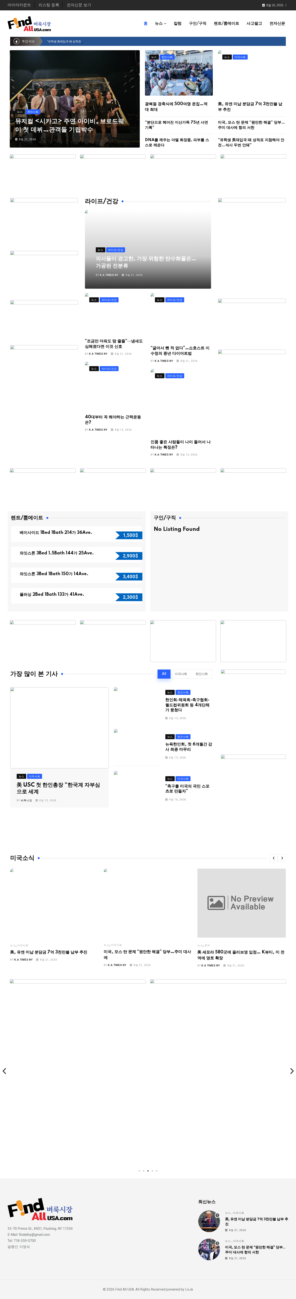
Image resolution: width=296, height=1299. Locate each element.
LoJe (188, 1289)
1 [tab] (139, 1171)
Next (291, 1071)
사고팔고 (254, 23)
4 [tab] (152, 1171)
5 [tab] (157, 1171)
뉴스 (159, 23)
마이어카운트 (19, 5)
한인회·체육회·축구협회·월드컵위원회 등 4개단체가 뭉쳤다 (187, 705)
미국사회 (181, 674)
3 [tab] (148, 1171)
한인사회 (202, 674)
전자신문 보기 (79, 5)
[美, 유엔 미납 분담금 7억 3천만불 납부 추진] (209, 1221)
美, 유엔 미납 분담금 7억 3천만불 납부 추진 (48, 952)
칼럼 (178, 23)
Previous (4, 1071)
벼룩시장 (26, 800)
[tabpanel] (122, 1071)
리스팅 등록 (49, 5)
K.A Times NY (109, 275)
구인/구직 (198, 23)
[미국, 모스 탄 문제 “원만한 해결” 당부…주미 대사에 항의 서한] (209, 1249)
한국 (207, 945)
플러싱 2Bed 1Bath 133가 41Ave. (52, 594)
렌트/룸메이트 (226, 23)
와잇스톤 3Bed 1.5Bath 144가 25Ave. (57, 553)
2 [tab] (143, 1171)
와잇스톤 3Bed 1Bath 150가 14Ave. (54, 574)
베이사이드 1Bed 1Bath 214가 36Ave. (56, 533)
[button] (274, 858)
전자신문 (277, 23)
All (164, 674)
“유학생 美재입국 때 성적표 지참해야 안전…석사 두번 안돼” (83, 41)
